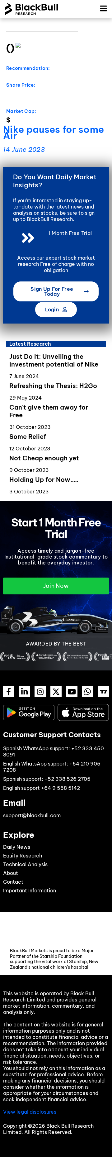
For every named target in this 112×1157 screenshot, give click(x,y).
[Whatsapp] (87, 691)
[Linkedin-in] (24, 691)
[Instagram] (40, 691)
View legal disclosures (29, 1112)
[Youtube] (71, 691)
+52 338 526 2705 (67, 779)
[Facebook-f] (8, 691)
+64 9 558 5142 (60, 788)
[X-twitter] (56, 691)
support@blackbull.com (32, 815)
